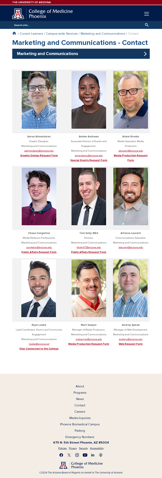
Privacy (73, 448)
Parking (80, 431)
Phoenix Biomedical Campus (80, 424)
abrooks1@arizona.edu (131, 150)
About (80, 386)
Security (83, 448)
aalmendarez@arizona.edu (39, 150)
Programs (79, 393)
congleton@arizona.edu (39, 247)
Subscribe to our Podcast (101, 455)
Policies (62, 448)
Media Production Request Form (88, 344)
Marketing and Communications (103, 34)
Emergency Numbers (79, 437)
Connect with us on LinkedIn (93, 455)
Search (146, 25)
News (80, 399)
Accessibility (97, 448)
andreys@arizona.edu (130, 339)
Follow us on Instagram (77, 455)
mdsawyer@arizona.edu (89, 339)
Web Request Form (131, 344)
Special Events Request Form (88, 160)
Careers (79, 412)
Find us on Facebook (61, 455)
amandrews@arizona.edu (89, 155)
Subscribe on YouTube (85, 455)
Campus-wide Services (62, 34)
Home (14, 33)
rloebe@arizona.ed (39, 344)
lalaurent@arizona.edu (131, 247)
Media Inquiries (79, 418)
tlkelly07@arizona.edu (89, 247)
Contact (79, 405)
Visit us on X (69, 455)
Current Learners (31, 34)
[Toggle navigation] (146, 14)
